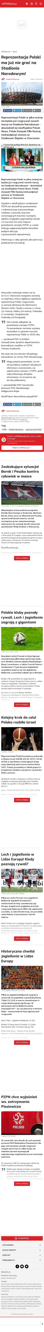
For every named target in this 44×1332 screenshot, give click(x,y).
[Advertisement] (22, 266)
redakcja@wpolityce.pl (8, 418)
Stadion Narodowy (16, 430)
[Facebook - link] (17, 1266)
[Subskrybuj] (32, 4)
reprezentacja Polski (33, 430)
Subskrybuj (23, 419)
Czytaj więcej (22, 558)
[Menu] (41, 4)
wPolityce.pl (5, 51)
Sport (15, 51)
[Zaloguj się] (36, 4)
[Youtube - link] (22, 1266)
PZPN (4, 430)
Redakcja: (6, 1272)
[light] (27, 3)
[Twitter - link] (26, 1266)
